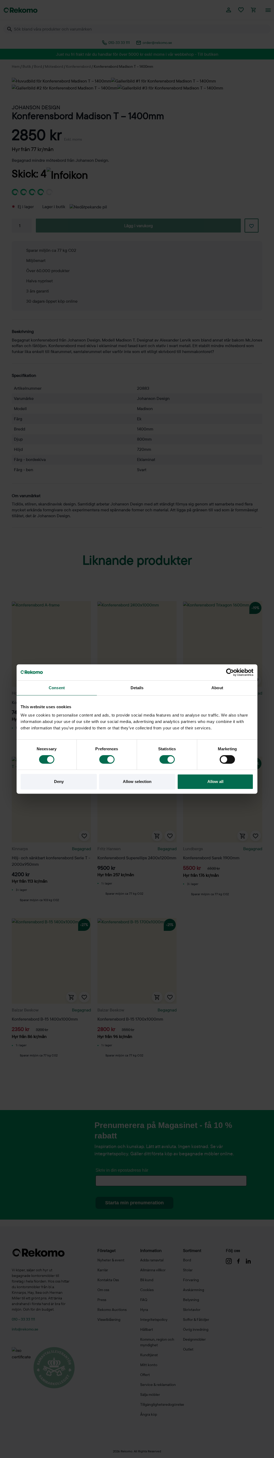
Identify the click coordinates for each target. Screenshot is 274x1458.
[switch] (107, 759)
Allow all (215, 781)
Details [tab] (137, 687)
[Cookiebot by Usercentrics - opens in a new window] (230, 672)
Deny (59, 781)
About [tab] (217, 687)
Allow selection (137, 781)
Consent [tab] (57, 687)
